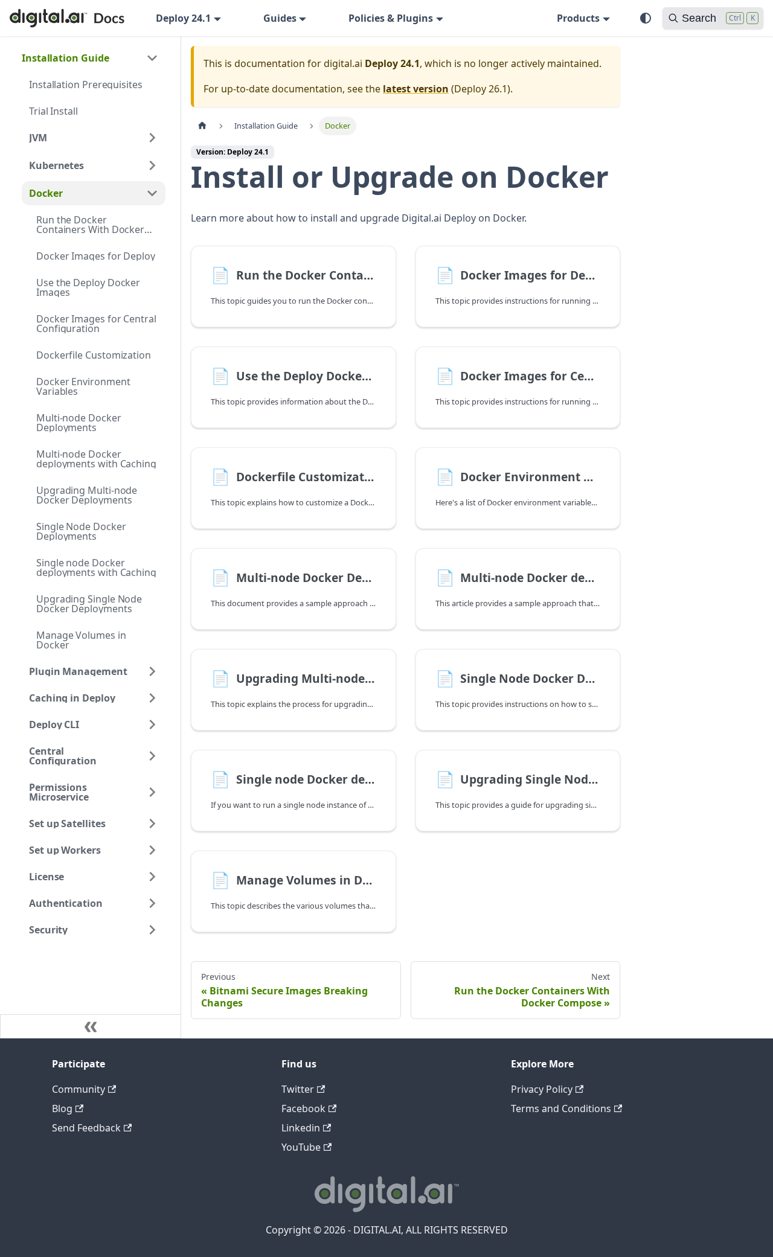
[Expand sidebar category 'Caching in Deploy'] (152, 698)
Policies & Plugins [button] (390, 18)
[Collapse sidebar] (90, 1026)
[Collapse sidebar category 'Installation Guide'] (152, 58)
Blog (62, 1108)
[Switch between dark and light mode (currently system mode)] (645, 18)
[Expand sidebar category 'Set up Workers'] (152, 850)
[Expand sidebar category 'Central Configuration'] (152, 756)
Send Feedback (86, 1127)
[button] (93, 165)
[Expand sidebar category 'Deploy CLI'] (152, 724)
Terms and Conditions (561, 1108)
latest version (416, 88)
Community (78, 1089)
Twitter (297, 1089)
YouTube (301, 1147)
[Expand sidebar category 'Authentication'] (152, 903)
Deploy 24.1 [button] (183, 18)
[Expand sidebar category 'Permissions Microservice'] (152, 792)
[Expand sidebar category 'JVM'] (152, 138)
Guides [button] (280, 18)
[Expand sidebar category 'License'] (152, 877)
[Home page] (202, 126)
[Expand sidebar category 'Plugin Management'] (152, 671)
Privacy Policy (542, 1089)
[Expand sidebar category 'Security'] (152, 930)
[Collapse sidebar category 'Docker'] (152, 193)
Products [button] (578, 18)
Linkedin (300, 1127)
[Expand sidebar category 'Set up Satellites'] (152, 823)
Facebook (303, 1108)
